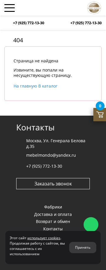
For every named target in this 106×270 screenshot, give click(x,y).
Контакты (53, 229)
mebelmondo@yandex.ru (51, 155)
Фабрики (53, 207)
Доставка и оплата (53, 214)
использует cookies (43, 237)
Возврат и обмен (53, 221)
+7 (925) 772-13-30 (28, 22)
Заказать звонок (53, 183)
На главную (26, 86)
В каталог (47, 86)
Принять (82, 247)
